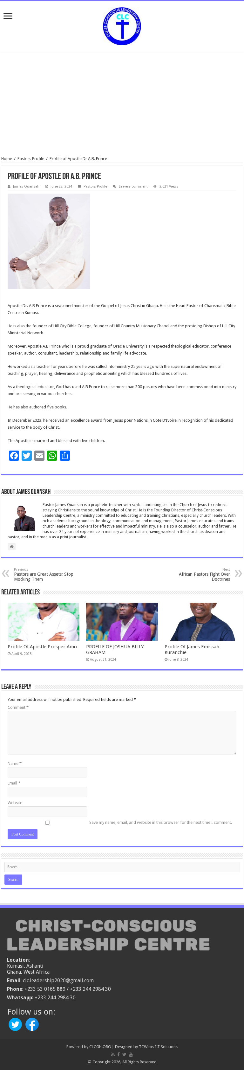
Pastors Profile (30, 158)
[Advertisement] (122, 104)
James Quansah (26, 186)
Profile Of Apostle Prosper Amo (42, 647)
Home (6, 158)
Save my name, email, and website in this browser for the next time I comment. (160, 822)
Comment (18, 707)
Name (15, 763)
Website (15, 802)
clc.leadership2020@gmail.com (58, 980)
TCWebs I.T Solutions (158, 1046)
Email (14, 783)
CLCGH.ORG (100, 1046)
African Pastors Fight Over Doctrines (204, 574)
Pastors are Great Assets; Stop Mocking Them (43, 574)
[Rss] (113, 1054)
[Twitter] (124, 1054)
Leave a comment (133, 186)
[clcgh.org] (122, 25)
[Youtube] (130, 1054)
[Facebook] (118, 1054)
